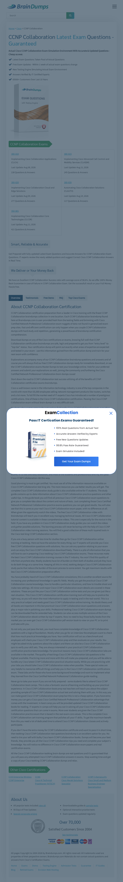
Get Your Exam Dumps (76, 461)
